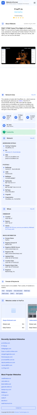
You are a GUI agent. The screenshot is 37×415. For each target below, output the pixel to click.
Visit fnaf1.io (18, 12)
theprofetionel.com (9, 320)
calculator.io (5, 381)
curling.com (5, 368)
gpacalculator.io (6, 387)
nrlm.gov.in (5, 395)
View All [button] (33, 94)
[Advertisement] (18, 41)
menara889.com (6, 365)
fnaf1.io (21, 101)
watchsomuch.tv (6, 403)
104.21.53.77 (8, 152)
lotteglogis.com (6, 348)
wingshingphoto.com (8, 354)
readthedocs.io (6, 378)
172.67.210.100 (16, 152)
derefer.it (4, 400)
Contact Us (18, 408)
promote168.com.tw (7, 360)
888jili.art (4, 392)
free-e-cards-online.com (9, 351)
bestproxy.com (6, 389)
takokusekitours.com (8, 362)
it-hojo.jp (4, 346)
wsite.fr (3, 398)
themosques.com (6, 357)
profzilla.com (5, 343)
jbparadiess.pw (6, 384)
